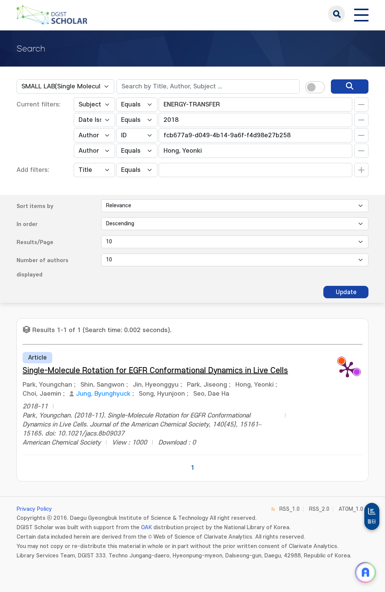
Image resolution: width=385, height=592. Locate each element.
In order (27, 224)
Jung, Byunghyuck (103, 393)
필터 (371, 521)
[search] (349, 86)
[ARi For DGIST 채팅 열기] (365, 572)
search (336, 14)
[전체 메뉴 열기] (361, 14)
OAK (146, 527)
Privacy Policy (34, 509)
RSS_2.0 (319, 509)
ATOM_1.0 (351, 509)
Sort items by (35, 206)
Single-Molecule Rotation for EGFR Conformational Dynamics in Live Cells (155, 370)
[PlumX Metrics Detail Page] (347, 369)
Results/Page (35, 242)
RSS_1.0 (289, 509)
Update (346, 292)
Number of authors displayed (42, 267)
